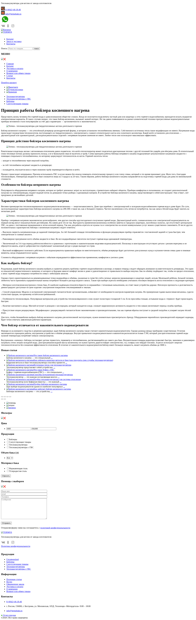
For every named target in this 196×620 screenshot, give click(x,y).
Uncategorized (12, 559)
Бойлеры (10, 101)
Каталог (10, 39)
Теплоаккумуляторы (15, 96)
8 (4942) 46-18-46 (13, 10)
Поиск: (4, 48)
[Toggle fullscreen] (7, 396)
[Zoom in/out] (10, 396)
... (52, 358)
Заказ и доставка (13, 41)
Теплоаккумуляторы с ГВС (18, 99)
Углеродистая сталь (18, 471)
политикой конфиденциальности (55, 528)
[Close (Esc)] (2, 396)
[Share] (5, 396)
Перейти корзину (9, 82)
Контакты (10, 44)
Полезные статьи (14, 579)
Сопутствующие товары (17, 104)
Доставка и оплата (14, 68)
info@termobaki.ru (13, 14)
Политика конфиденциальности (15, 546)
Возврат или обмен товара (18, 73)
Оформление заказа (15, 584)
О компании (12, 71)
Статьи (9, 76)
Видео (9, 582)
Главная (10, 64)
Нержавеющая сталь (18, 468)
